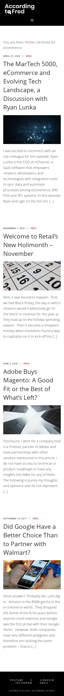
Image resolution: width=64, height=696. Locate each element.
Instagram (23, 683)
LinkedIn (47, 680)
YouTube (16, 680)
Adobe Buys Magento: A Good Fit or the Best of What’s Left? (28, 384)
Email (44, 683)
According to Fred (32, 9)
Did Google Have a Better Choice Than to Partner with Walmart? (30, 539)
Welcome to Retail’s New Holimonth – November (30, 245)
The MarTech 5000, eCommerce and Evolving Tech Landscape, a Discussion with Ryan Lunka (30, 85)
